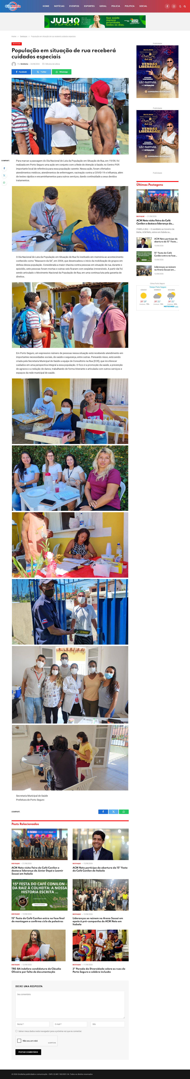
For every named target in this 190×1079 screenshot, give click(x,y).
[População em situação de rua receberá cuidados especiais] (70, 116)
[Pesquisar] (184, 6)
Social (143, 6)
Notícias (59, 6)
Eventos (74, 6)
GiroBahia (24, 64)
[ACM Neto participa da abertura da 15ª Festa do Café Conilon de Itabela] (101, 844)
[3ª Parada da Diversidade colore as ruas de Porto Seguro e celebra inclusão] (101, 945)
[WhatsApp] (4, 182)
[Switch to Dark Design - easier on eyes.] (180, 6)
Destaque (17, 44)
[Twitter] (4, 175)
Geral (103, 6)
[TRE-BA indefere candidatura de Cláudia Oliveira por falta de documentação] (40, 945)
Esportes (89, 6)
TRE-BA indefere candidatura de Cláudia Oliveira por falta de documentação (36, 970)
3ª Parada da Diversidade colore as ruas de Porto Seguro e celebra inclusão (99, 970)
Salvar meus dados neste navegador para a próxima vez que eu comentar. (50, 1031)
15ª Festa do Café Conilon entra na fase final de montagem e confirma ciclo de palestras (38, 920)
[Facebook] (4, 168)
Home (46, 6)
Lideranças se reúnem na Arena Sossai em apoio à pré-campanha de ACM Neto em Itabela (98, 921)
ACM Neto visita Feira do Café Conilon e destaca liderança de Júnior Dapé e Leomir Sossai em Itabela (37, 871)
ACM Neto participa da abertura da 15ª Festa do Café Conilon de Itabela (100, 869)
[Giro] (12, 6)
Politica (130, 6)
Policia (115, 6)
